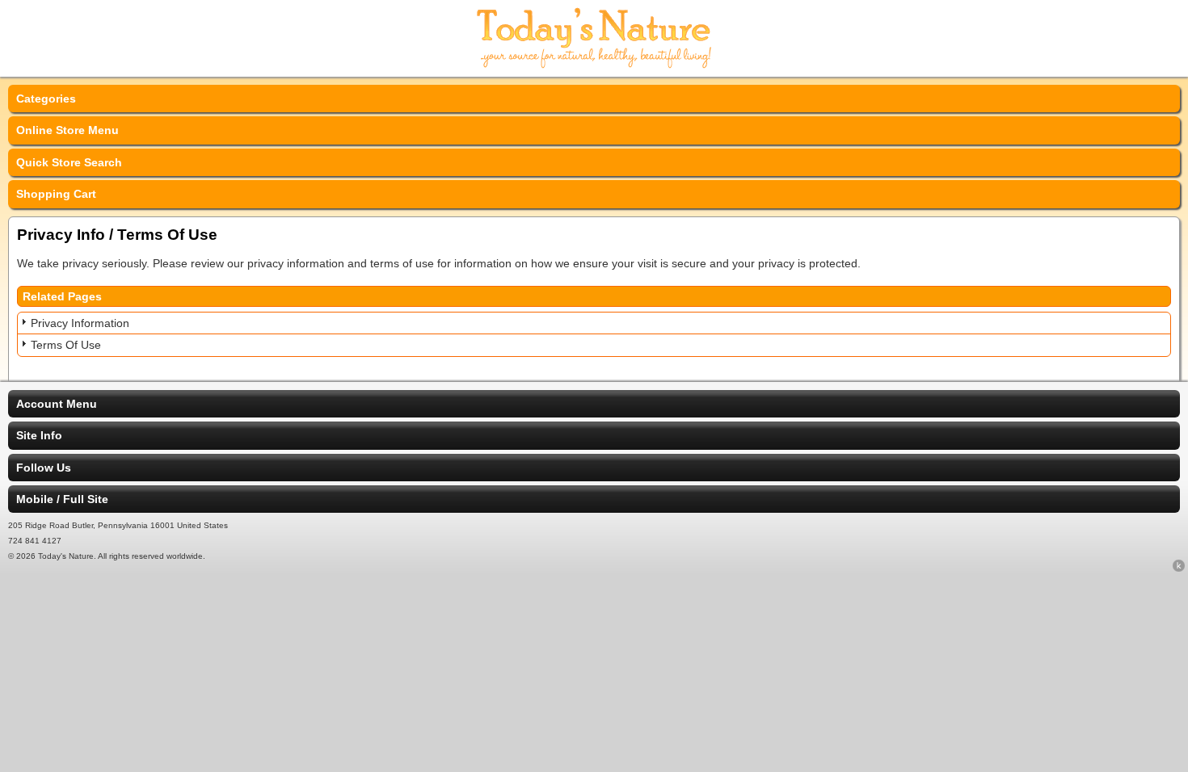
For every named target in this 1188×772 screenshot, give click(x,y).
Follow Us (43, 467)
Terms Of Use (66, 344)
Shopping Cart (56, 193)
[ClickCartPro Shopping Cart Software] (1179, 568)
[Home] (594, 66)
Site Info (39, 435)
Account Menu (56, 403)
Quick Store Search (69, 162)
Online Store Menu (67, 130)
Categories (46, 98)
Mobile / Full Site (62, 499)
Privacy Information (80, 323)
